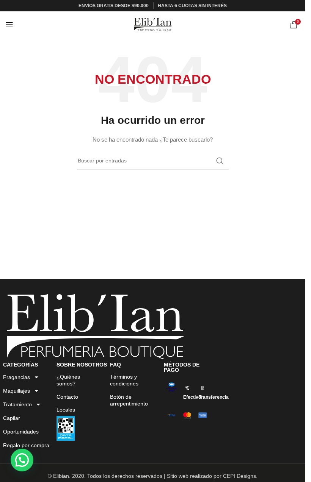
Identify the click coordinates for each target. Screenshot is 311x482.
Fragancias (16, 377)
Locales (66, 410)
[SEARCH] (220, 161)
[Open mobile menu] (9, 24)
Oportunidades (21, 432)
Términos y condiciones (124, 380)
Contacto (67, 397)
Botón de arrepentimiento (129, 400)
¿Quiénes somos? (68, 380)
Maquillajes (16, 391)
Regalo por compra (26, 445)
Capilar (11, 418)
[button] (22, 460)
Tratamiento (17, 404)
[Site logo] (153, 24)
